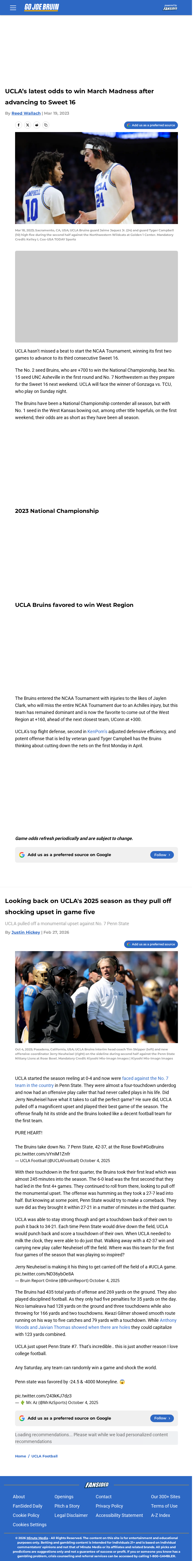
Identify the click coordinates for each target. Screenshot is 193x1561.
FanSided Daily (27, 1506)
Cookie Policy (26, 1515)
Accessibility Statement (119, 1515)
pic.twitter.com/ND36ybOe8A (44, 1273)
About (19, 1496)
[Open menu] (13, 8)
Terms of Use (164, 1506)
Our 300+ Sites (165, 1496)
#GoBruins (153, 1146)
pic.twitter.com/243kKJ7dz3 (43, 1395)
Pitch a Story (67, 1506)
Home (20, 1456)
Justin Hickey (26, 932)
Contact (104, 1496)
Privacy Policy (109, 1506)
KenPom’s (97, 731)
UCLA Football (44, 1456)
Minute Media (37, 1538)
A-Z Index (160, 1515)
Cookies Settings (29, 1524)
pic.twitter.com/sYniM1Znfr (42, 1154)
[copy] (45, 125)
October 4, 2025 (95, 1160)
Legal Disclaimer (71, 1515)
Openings (64, 1496)
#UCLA (156, 1266)
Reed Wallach (26, 113)
